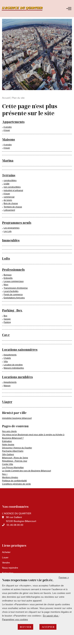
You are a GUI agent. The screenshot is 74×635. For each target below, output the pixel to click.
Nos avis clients (9, 431)
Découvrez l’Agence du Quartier (17, 448)
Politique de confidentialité (14, 481)
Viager (7, 402)
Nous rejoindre (10, 567)
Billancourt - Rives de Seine (15, 458)
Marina (7, 160)
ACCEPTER (47, 626)
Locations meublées (17, 377)
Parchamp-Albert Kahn (12, 451)
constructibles (10, 180)
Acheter (6, 552)
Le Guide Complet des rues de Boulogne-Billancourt (26, 471)
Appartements (13, 122)
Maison (7, 385)
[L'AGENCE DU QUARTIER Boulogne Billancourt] (31, 8)
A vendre (7, 127)
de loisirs (8, 200)
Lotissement (9, 210)
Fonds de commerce (13, 294)
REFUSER (25, 626)
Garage (7, 319)
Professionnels (13, 269)
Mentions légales (10, 477)
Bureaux (8, 275)
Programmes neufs (16, 223)
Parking (7, 322)
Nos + (5, 474)
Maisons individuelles (14, 368)
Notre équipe (8, 444)
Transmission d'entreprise (16, 288)
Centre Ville (7, 464)
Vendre (6, 562)
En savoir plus (51, 615)
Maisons (8, 139)
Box (5, 316)
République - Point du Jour (14, 461)
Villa (6, 361)
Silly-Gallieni (8, 454)
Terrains (8, 175)
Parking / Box (12, 310)
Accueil (6, 97)
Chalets (7, 358)
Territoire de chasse (13, 207)
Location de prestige (13, 365)
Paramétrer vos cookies (15, 619)
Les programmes (11, 228)
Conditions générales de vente (16, 484)
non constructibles (12, 187)
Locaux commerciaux (14, 281)
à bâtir (6, 184)
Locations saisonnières (20, 349)
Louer (5, 557)
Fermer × (64, 577)
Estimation (7, 441)
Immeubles (11, 240)
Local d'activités (11, 291)
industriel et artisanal (13, 190)
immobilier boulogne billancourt (17, 418)
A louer (6, 130)
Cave (6, 335)
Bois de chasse (11, 203)
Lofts (6, 258)
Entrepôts (8, 278)
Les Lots (8, 231)
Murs (6, 284)
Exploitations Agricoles (14, 298)
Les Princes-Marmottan (13, 467)
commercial (9, 197)
